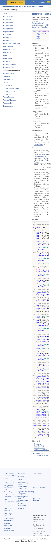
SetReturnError (9, 76)
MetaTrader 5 (38, 474)
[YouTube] (45, 508)
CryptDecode (8, 26)
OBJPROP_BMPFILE (41, 450)
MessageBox (8, 46)
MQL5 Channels (39, 487)
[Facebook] (34, 508)
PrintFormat (7, 58)
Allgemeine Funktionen (33, 6)
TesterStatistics (9, 91)
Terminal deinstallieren (9, 530)
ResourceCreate (9, 64)
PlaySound (7, 52)
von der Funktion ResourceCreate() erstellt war (40, 22)
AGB (20, 480)
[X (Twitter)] (41, 508)
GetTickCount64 (9, 40)
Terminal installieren (8, 525)
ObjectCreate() (39, 446)
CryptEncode (8, 23)
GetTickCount (8, 37)
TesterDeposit (8, 97)
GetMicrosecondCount (11, 43)
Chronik (21, 477)
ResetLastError (9, 61)
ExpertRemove (8, 32)
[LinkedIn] (34, 512)
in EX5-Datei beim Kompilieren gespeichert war (40, 27)
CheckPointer (8, 17)
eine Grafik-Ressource (41, 155)
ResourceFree (8, 67)
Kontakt (21, 509)
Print (5, 55)
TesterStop (7, 94)
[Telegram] (38, 508)
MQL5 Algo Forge (8, 515)
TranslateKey (8, 103)
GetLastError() (38, 145)
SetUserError (8, 79)
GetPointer (7, 35)
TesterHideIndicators (11, 88)
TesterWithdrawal (9, 100)
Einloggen (42, 2)
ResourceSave (8, 73)
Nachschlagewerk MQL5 (11, 6)
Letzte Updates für (9, 481)
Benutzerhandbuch (11, 496)
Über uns (21, 474)
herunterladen (9, 520)
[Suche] (33, 2)
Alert (5, 14)
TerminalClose (8, 85)
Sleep (5, 82)
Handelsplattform (10, 475)
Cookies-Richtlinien (22, 505)
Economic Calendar (36, 499)
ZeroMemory (8, 106)
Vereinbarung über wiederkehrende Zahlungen (24, 486)
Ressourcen (38, 444)
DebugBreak (8, 29)
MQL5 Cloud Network (8, 510)
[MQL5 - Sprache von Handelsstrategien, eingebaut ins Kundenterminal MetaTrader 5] (3, 2)
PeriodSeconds (9, 49)
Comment (7, 20)
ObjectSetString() (40, 448)
